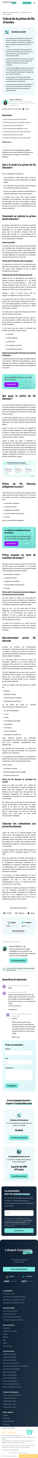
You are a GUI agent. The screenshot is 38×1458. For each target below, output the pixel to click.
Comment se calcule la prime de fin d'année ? (17, 122)
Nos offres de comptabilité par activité (14, 1297)
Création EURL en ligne (9, 1401)
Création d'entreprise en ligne (11, 1395)
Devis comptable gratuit (19, 1269)
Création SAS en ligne (9, 1407)
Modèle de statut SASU (9, 1360)
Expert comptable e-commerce (12, 1387)
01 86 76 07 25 (19, 1262)
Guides (5, 1334)
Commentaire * (9, 1068)
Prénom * (8, 1049)
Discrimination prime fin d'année (13, 135)
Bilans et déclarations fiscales (12, 1317)
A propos (5, 1415)
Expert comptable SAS (9, 1372)
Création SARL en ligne (9, 1404)
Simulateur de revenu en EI (11, 1363)
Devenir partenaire (8, 1421)
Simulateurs (6, 1328)
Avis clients (6, 1418)
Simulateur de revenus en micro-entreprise (15, 1366)
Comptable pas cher (9, 1294)
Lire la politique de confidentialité (10, 1450)
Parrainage (6, 1424)
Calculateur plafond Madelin (11, 1369)
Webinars (6, 1337)
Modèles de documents (10, 1331)
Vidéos (5, 1343)
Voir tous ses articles (18, 961)
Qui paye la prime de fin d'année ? (13, 125)
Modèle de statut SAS (9, 1354)
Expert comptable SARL (10, 1375)
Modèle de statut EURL (9, 1357)
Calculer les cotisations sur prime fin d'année (17, 138)
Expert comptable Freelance (11, 1384)
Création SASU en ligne (10, 1398)
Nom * (7, 1058)
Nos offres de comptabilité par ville (13, 1303)
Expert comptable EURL (10, 1378)
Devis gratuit (27, 3)
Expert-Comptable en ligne (11, 12)
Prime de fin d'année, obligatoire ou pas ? (16, 128)
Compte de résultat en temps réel (13, 1320)
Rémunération (7, 14)
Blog (4, 1340)
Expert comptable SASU (10, 1381)
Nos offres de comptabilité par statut (14, 1300)
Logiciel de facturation (9, 1314)
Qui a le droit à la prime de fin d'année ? (15, 119)
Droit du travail (25, 12)
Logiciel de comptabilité (10, 1311)
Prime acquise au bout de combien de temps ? (17, 131)
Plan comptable (7, 1346)
